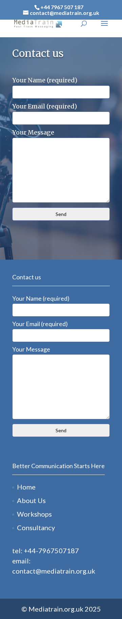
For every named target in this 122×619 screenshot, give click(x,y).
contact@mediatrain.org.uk (53, 571)
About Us (31, 500)
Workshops (34, 514)
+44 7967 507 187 (61, 7)
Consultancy (36, 527)
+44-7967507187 (51, 550)
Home (26, 487)
